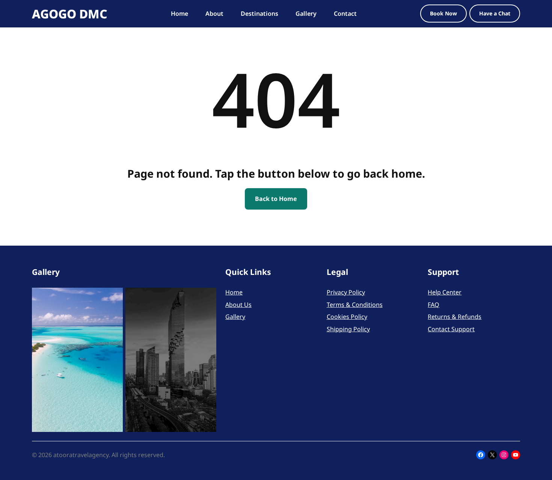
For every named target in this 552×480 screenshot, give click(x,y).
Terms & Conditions (355, 304)
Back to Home (276, 199)
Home (234, 292)
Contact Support (451, 329)
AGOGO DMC (69, 14)
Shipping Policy (348, 329)
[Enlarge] (113, 297)
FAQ (433, 304)
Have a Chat (494, 13)
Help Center (445, 292)
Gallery (235, 316)
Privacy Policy (346, 292)
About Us (238, 304)
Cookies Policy (347, 316)
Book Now (443, 13)
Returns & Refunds (454, 316)
